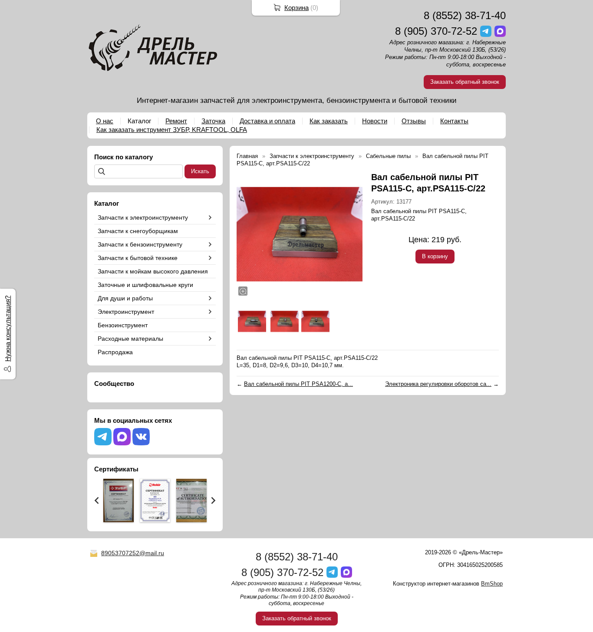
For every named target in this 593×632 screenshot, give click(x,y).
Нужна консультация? (7, 329)
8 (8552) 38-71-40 (465, 15)
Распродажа (115, 352)
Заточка (213, 121)
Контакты (454, 121)
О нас (104, 121)
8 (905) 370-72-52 (436, 31)
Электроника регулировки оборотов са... (438, 384)
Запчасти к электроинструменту (143, 217)
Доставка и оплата (267, 121)
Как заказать (329, 121)
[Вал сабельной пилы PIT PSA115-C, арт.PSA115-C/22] (299, 234)
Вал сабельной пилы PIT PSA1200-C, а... (298, 384)
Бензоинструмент (123, 325)
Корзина (296, 7)
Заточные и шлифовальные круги (145, 284)
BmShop (492, 583)
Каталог (139, 121)
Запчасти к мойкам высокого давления (153, 271)
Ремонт (176, 121)
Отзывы (414, 121)
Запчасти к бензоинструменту (140, 244)
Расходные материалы (130, 338)
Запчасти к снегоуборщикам (138, 230)
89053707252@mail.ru (132, 553)
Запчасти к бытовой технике (138, 257)
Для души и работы (125, 298)
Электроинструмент (126, 311)
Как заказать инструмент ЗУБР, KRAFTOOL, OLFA (171, 129)
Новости (374, 121)
